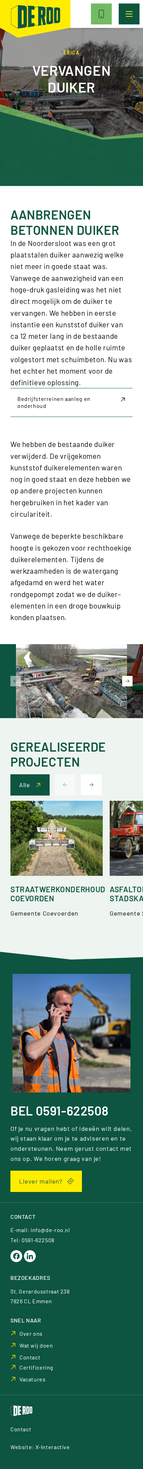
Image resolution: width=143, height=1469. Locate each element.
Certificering (36, 1367)
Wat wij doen (36, 1345)
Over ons (31, 1333)
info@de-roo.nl (50, 1229)
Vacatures (32, 1379)
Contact (29, 1357)
